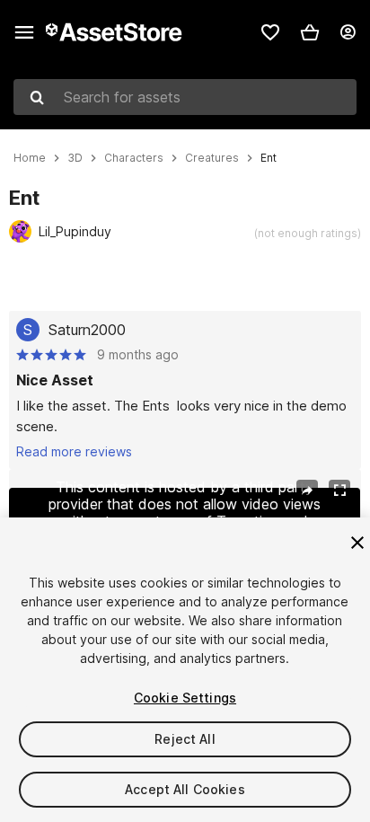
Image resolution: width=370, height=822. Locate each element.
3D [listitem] (75, 158)
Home (29, 158)
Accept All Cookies (185, 789)
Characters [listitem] (133, 158)
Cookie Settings (185, 697)
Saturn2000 (87, 330)
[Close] (357, 542)
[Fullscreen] (339, 490)
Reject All (184, 739)
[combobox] (185, 97)
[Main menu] (24, 32)
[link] (270, 32)
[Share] (307, 490)
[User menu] (348, 32)
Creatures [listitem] (212, 158)
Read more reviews (74, 451)
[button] (310, 32)
